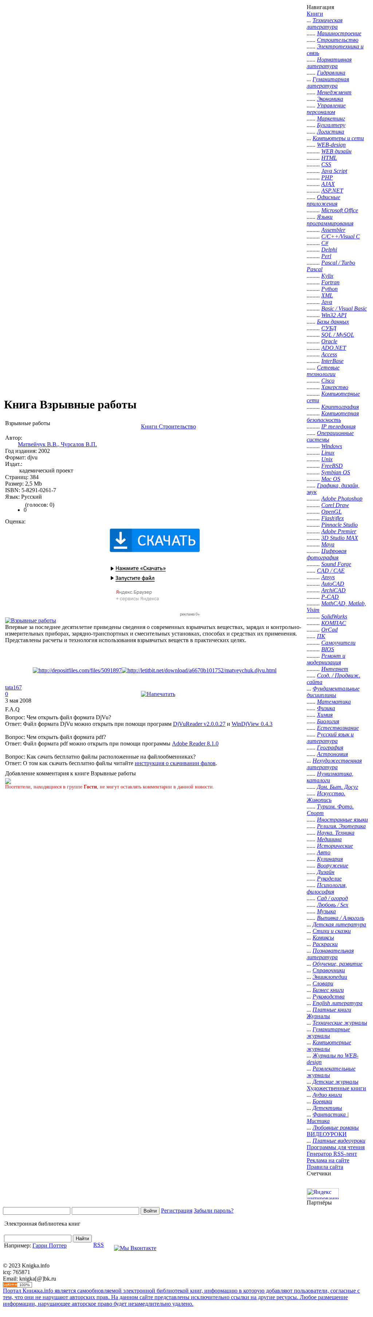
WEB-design (331, 145)
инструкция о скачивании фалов (175, 763)
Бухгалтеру (331, 125)
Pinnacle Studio (339, 525)
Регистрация (176, 1210)
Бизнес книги (328, 990)
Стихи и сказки (332, 931)
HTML (329, 158)
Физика (326, 708)
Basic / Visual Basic (344, 308)
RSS (98, 1245)
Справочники (329, 970)
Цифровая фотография (326, 554)
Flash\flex (332, 518)
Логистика (330, 131)
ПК (321, 636)
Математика (334, 702)
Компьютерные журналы (329, 1045)
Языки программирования (330, 220)
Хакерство (334, 387)
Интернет (334, 669)
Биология (328, 721)
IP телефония (338, 426)
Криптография (340, 407)
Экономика (330, 99)
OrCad (329, 629)
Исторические (335, 846)
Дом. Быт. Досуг (337, 787)
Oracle (329, 341)
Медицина (329, 839)
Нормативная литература (329, 62)
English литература (337, 1003)
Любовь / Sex (332, 905)
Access (329, 354)
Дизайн (325, 872)
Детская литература (339, 924)
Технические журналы (340, 1023)
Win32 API (333, 315)
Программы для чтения (336, 1147)
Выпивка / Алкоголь (340, 918)
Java (326, 302)
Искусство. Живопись (326, 796)
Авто (323, 852)
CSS (326, 164)
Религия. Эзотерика (341, 826)
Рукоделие (329, 878)
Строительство (337, 40)
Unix (327, 459)
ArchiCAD (333, 590)
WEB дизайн (336, 151)
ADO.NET (333, 348)
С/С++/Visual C (340, 236)
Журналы (318, 1016)
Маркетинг (331, 118)
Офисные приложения (323, 200)
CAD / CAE (331, 570)
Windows (331, 446)
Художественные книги (336, 1088)
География (330, 747)
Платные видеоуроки (339, 1141)
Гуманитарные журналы (328, 1032)
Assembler (333, 230)
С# (324, 243)
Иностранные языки (342, 819)
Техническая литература (324, 23)
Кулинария (330, 859)
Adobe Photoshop (341, 498)
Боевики (322, 1101)
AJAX (328, 184)
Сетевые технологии (323, 370)
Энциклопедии (330, 977)
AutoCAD (332, 584)
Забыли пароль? (213, 1210)
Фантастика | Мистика (328, 1117)
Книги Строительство (168, 426)
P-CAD (330, 597)
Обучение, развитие (337, 964)
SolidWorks (334, 616)
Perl (326, 256)
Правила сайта (325, 1167)
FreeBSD (332, 466)
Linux (327, 453)
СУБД (328, 328)
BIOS (327, 649)
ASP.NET (332, 190)
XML (327, 295)
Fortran (330, 282)
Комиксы (323, 937)
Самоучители (338, 643)
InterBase (332, 361)
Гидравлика (331, 73)
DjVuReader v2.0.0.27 (199, 724)
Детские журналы (335, 1082)
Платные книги (332, 1009)
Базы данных (333, 322)
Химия (325, 715)
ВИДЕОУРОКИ (327, 1134)
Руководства (329, 996)
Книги (315, 14)
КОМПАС (333, 623)
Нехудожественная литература (334, 764)
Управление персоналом (326, 108)
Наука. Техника (335, 833)
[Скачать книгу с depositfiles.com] (77, 670)
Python (329, 289)
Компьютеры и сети (338, 138)
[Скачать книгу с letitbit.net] (199, 670)
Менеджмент (334, 92)
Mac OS (330, 479)
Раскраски (325, 944)
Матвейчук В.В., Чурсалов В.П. (57, 444)
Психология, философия (327, 888)
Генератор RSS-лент (332, 1154)
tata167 (13, 687)
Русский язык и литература (330, 737)
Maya (327, 544)
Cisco (327, 380)
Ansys (328, 577)
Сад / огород (332, 898)
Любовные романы (336, 1127)
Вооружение (332, 865)
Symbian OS (335, 472)
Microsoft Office (339, 210)
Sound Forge (336, 564)
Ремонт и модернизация (326, 659)
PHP (327, 177)
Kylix (327, 276)
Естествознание (338, 728)
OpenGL (331, 512)
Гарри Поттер (49, 1245)
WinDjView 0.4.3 (252, 724)
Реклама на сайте (328, 1160)
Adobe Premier (338, 531)
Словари (323, 983)
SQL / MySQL (337, 335)
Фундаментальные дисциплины (333, 691)
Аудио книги (327, 1095)
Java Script (334, 171)
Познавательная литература (330, 954)
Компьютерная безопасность (333, 416)
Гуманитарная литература (328, 82)
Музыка (326, 911)
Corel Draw (335, 505)
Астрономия (332, 754)
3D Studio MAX (339, 538)
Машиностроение (339, 33)
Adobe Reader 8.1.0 (195, 743)
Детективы (327, 1108)
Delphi (329, 249)
